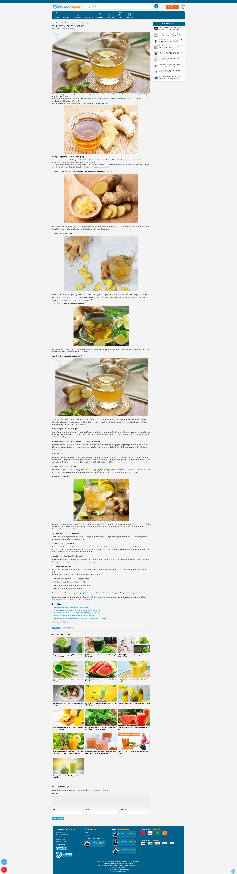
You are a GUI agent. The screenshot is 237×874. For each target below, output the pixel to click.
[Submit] (156, 6)
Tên (53, 809)
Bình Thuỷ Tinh (89, 17)
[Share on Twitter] (57, 622)
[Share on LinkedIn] (67, 622)
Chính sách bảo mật (61, 841)
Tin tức (183, 1)
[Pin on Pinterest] (64, 622)
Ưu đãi (119, 17)
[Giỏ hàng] (183, 7)
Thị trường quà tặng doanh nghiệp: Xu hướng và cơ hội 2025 (170, 71)
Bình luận (55, 793)
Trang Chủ (56, 17)
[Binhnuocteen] (66, 7)
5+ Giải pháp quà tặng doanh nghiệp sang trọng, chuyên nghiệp (170, 65)
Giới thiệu (86, 835)
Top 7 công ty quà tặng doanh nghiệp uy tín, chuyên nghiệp (171, 59)
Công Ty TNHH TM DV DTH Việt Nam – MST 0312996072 (72, 607)
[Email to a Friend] (60, 622)
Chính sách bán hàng (61, 832)
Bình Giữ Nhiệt (66, 17)
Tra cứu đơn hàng (60, 837)
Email (87, 809)
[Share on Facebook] (54, 622)
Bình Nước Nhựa (78, 17)
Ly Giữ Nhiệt (99, 17)
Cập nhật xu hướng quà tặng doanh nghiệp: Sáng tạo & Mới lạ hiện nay (169, 77)
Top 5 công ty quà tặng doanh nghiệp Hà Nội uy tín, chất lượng (171, 46)
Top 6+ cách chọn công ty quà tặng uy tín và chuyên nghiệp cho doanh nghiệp (171, 34)
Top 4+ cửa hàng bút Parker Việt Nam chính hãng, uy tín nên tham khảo (170, 28)
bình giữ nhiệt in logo (107, 597)
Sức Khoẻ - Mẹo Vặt (64, 22)
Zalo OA (68, 599)
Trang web (122, 809)
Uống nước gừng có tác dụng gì (92, 103)
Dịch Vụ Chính (129, 17)
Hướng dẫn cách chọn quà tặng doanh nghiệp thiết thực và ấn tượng (170, 40)
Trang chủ (55, 22)
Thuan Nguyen (70, 28)
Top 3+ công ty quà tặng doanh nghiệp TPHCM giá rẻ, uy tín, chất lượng (170, 52)
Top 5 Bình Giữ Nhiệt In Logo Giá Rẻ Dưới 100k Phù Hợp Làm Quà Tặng (77, 613)
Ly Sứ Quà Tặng (110, 17)
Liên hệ (86, 832)
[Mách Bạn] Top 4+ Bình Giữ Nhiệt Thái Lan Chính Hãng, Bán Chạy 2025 (77, 610)
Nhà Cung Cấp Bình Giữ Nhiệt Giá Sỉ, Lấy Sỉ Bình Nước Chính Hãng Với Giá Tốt (80, 618)
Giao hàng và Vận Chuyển (62, 834)
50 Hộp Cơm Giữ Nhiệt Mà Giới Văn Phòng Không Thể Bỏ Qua (74, 615)
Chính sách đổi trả (60, 839)
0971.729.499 (56, 599)
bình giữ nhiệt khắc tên (91, 597)
